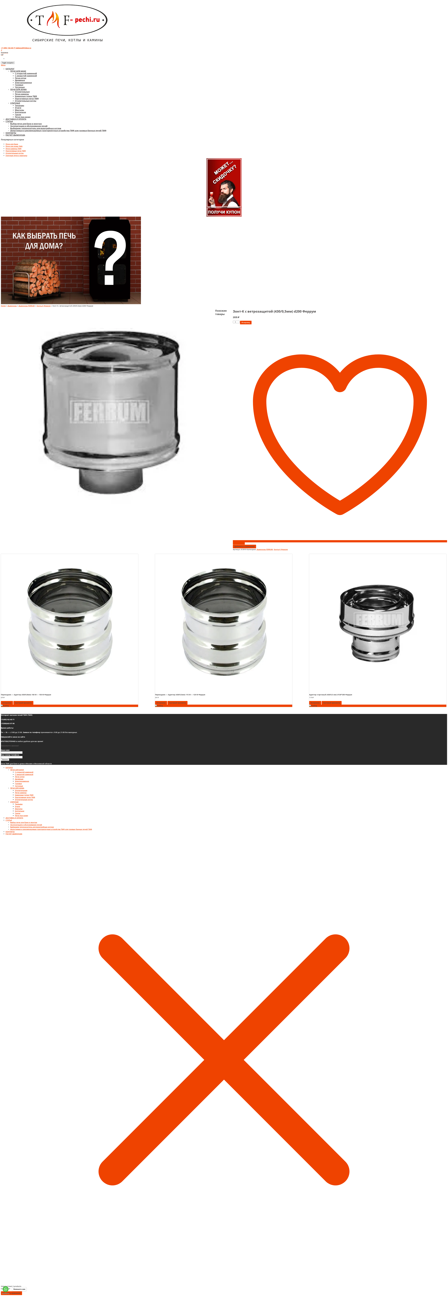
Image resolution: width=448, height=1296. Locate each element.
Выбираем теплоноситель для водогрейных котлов (35, 128)
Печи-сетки (20, 78)
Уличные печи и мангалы (16, 155)
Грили (18, 114)
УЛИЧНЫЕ (15, 103)
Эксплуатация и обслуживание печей (28, 126)
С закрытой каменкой (26, 75)
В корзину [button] (7, 703)
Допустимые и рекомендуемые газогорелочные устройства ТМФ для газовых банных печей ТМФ (58, 130)
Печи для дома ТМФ (14, 146)
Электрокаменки (23, 82)
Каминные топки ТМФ (26, 96)
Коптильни (20, 112)
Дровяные (20, 80)
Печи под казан (22, 117)
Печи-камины (22, 94)
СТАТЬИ (9, 121)
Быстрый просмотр (23, 703)
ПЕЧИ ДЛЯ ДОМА (18, 89)
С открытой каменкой (26, 73)
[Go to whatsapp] (6, 1289)
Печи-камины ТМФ (13, 149)
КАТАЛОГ (10, 69)
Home (3, 306)
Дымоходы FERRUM (27, 306)
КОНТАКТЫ (11, 133)
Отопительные (22, 91)
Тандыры (19, 105)
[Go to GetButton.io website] (5, 1293)
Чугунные (20, 87)
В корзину (246, 322)
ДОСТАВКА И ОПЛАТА (16, 119)
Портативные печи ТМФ (27, 98)
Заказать (5, 760)
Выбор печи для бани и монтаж (26, 123)
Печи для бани (12, 144)
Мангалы (19, 110)
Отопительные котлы (25, 101)
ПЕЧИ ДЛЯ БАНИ (18, 71)
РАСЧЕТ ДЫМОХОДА (15, 135)
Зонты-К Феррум (44, 306)
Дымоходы (12, 306)
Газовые (19, 85)
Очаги (18, 107)
